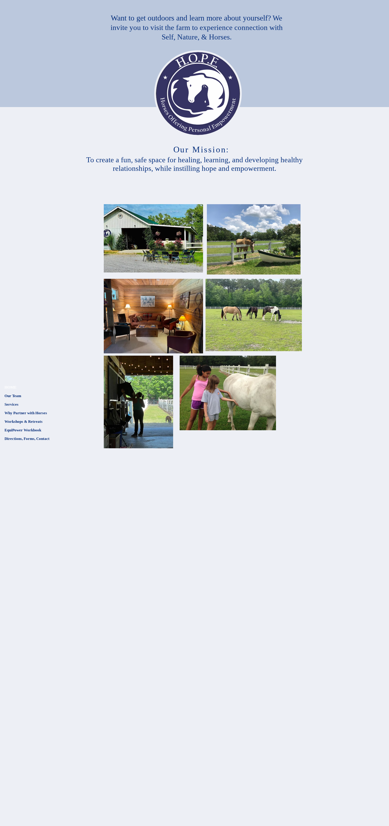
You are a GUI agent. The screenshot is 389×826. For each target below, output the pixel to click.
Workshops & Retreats (24, 421)
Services (11, 404)
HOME (10, 387)
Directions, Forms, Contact (27, 439)
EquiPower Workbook (23, 430)
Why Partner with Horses (26, 413)
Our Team (13, 396)
